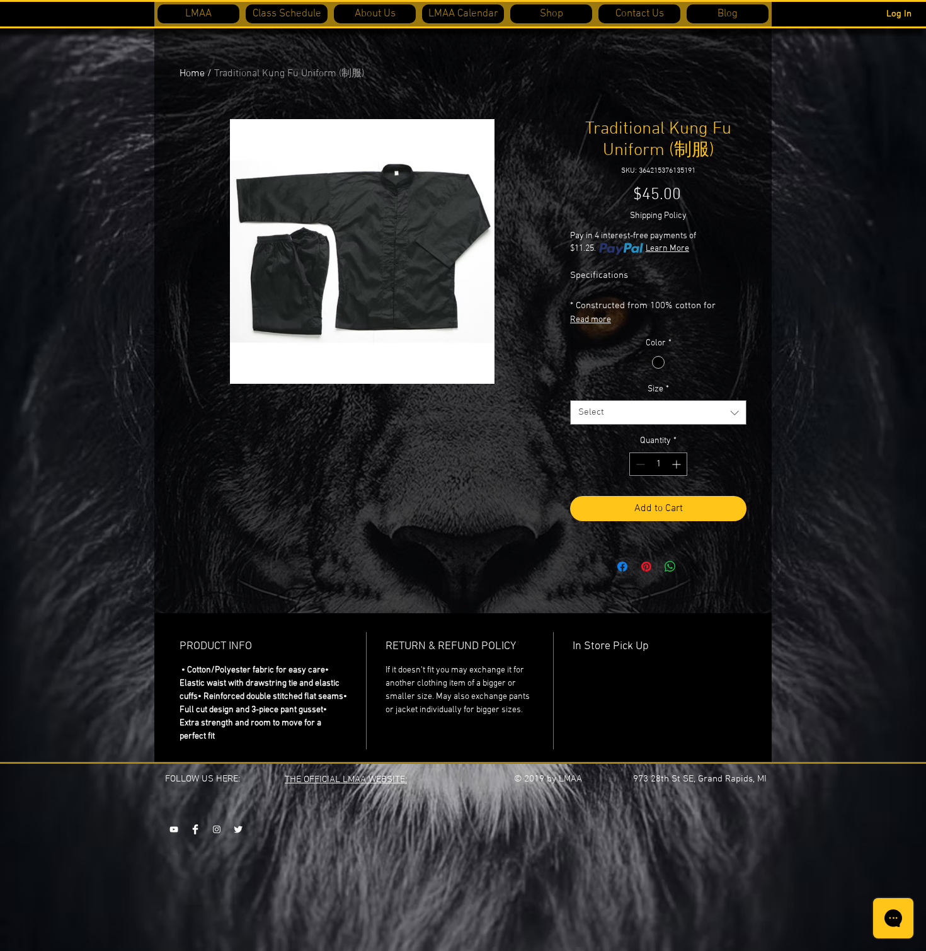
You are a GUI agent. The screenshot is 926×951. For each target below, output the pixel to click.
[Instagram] (217, 829)
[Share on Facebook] (622, 566)
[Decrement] (639, 464)
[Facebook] (195, 829)
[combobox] (658, 412)
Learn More (667, 248)
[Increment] (677, 464)
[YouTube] (174, 829)
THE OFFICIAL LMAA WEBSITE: (346, 779)
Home (192, 73)
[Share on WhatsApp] (670, 566)
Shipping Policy (658, 215)
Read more (590, 319)
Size (658, 389)
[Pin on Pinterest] (646, 566)
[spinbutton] (658, 464)
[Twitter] (238, 829)
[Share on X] (694, 566)
